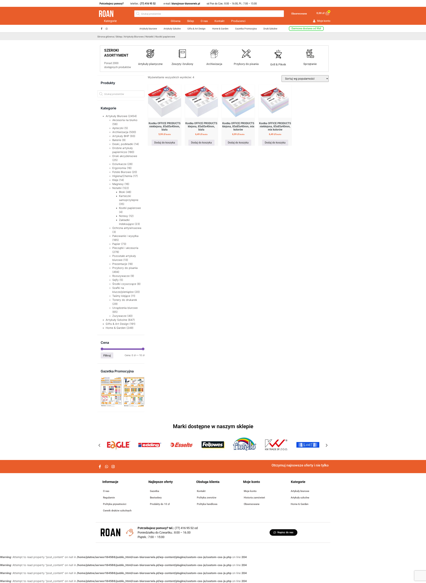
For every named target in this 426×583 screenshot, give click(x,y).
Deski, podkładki (122, 144)
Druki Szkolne (270, 28)
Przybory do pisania (246, 64)
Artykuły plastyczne (150, 64)
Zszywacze (119, 315)
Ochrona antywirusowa (126, 228)
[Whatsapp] (106, 28)
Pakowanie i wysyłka (125, 236)
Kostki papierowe (130, 208)
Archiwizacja (214, 64)
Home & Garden (220, 28)
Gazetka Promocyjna (246, 28)
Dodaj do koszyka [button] (164, 142)
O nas (204, 21)
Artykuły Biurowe (134, 36)
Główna (175, 21)
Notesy (123, 216)
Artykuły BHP (120, 136)
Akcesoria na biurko (124, 120)
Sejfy (115, 280)
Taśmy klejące (121, 295)
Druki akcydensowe (124, 156)
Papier (116, 244)
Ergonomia (119, 168)
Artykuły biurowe (148, 28)
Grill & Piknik (278, 64)
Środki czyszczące (124, 284)
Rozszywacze (121, 276)
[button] (99, 445)
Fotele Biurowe (121, 172)
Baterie (116, 140)
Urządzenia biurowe (125, 307)
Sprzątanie (310, 64)
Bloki (122, 192)
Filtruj (107, 355)
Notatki (149, 36)
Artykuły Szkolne (172, 28)
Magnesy (118, 184)
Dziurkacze (119, 164)
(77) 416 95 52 (184, 528)
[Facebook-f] (101, 28)
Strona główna (105, 36)
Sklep (190, 21)
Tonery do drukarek (124, 299)
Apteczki (117, 128)
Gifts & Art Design (196, 28)
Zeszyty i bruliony (182, 64)
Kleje (115, 180)
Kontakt (219, 21)
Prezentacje (119, 264)
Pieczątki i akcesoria (125, 248)
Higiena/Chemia (122, 176)
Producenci (238, 21)
